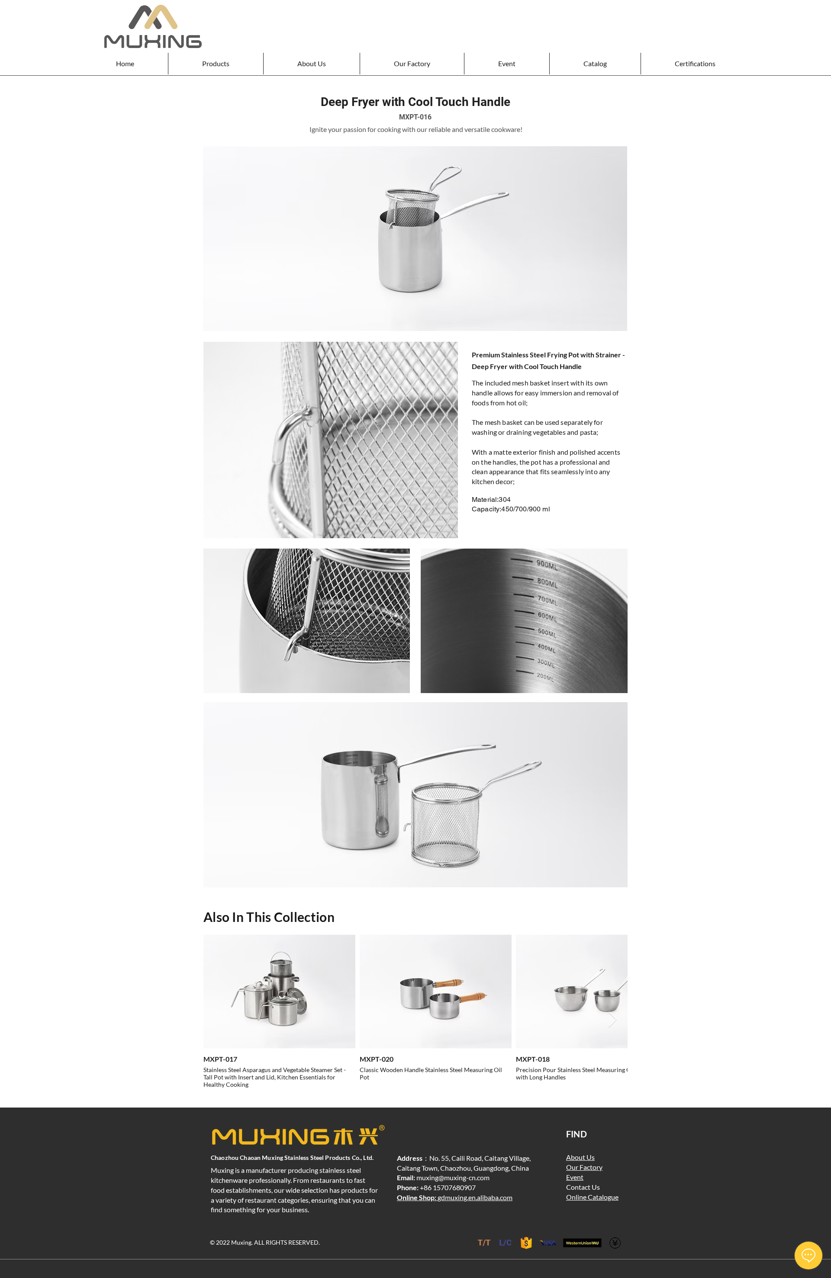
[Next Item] (613, 1019)
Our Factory (584, 1167)
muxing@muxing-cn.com (453, 1177)
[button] (215, 63)
